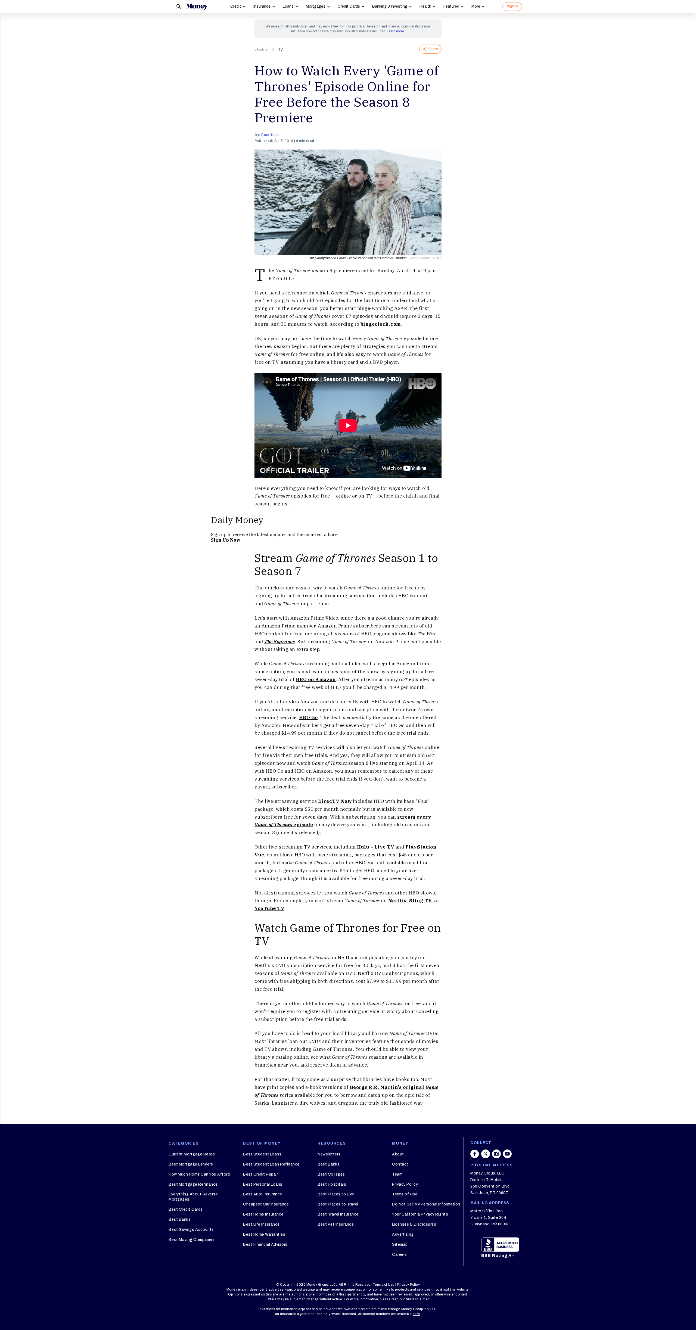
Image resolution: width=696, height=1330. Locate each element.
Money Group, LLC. (321, 1285)
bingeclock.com (381, 324)
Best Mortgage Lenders (191, 1164)
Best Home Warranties (264, 1234)
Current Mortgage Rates (192, 1154)
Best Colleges (331, 1174)
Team (397, 1174)
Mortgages (315, 6)
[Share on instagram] (496, 1153)
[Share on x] (485, 1153)
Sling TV (420, 901)
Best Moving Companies (192, 1240)
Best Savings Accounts (191, 1230)
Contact (400, 1164)
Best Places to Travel (338, 1204)
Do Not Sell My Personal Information (426, 1204)
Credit (235, 6)
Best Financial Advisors (265, 1244)
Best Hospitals (332, 1184)
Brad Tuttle (270, 135)
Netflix (397, 901)
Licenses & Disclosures (414, 1224)
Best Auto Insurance (262, 1194)
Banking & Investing (389, 6)
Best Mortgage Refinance (193, 1184)
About (398, 1154)
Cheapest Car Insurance (266, 1204)
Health (425, 6)
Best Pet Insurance (336, 1224)
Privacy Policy (405, 1184)
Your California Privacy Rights (420, 1214)
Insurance (262, 6)
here (416, 1314)
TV (280, 49)
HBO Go (308, 717)
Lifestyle (261, 49)
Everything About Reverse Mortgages (193, 1196)
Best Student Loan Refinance (271, 1164)
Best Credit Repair (260, 1174)
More (475, 6)
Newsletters (329, 1154)
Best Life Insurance (261, 1224)
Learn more (395, 31)
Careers (399, 1255)
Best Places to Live (336, 1194)
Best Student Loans (262, 1154)
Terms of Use (404, 1194)
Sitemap (400, 1244)
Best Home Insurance (263, 1214)
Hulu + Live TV (375, 847)
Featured (451, 6)
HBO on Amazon (316, 679)
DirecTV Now (335, 801)
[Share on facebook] (474, 1153)
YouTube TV (269, 908)
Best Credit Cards (186, 1209)
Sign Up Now (225, 540)
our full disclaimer (414, 1299)
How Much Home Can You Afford (199, 1174)
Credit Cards (349, 6)
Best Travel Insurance (338, 1214)
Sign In (512, 6)
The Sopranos (279, 642)
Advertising (403, 1234)
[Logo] (197, 6)
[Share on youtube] (507, 1153)
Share (433, 49)
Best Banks (180, 1219)
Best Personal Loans (262, 1184)
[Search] (179, 6)
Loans (288, 6)
